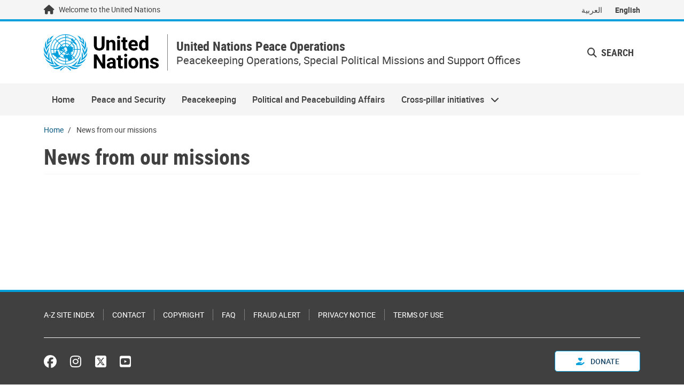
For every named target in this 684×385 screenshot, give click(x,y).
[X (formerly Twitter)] (101, 361)
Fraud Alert (276, 315)
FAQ (229, 315)
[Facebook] (53, 361)
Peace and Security (128, 99)
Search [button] (616, 52)
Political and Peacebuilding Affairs (318, 99)
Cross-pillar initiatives (438, 99)
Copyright (183, 315)
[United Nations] (101, 52)
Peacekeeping (209, 99)
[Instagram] (76, 361)
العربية (591, 10)
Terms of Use (418, 315)
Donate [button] (604, 361)
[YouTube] (125, 361)
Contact (128, 315)
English (627, 10)
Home (63, 99)
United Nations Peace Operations (260, 46)
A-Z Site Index (69, 315)
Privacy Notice (347, 315)
